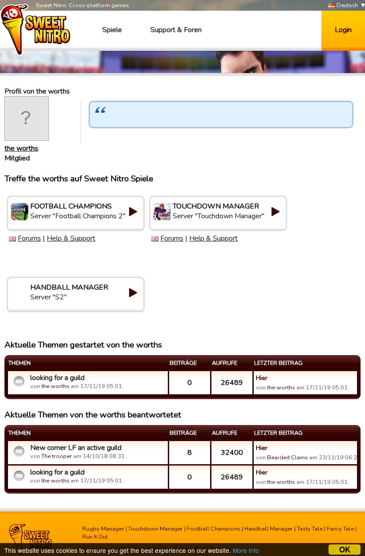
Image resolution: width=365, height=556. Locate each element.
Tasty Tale (310, 529)
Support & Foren (176, 30)
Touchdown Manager (155, 529)
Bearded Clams (287, 458)
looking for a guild (57, 378)
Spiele (112, 30)
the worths (21, 148)
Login (343, 30)
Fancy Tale (340, 529)
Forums (29, 238)
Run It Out (95, 537)
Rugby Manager (103, 529)
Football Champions (213, 529)
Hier (262, 377)
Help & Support (71, 238)
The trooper (56, 456)
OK (344, 549)
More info (246, 550)
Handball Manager (268, 529)
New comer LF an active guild (76, 448)
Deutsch (346, 5)
